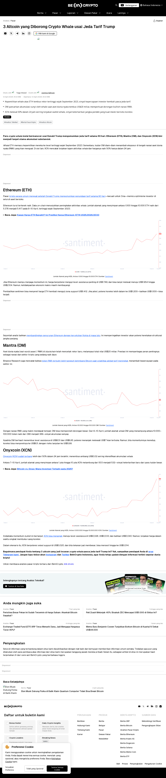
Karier (80, 734)
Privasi (125, 763)
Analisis (6, 21)
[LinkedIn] (23, 33)
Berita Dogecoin (127, 743)
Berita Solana (126, 747)
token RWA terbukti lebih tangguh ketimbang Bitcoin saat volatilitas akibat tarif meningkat (85, 361)
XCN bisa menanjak (53, 536)
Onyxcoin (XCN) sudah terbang (17, 456)
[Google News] (160, 706)
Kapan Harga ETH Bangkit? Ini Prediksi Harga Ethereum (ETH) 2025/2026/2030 (58, 215)
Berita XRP (125, 721)
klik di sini (69, 564)
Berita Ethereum (127, 734)
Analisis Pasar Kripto (129, 730)
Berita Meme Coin (128, 752)
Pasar (13, 21)
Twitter (65, 554)
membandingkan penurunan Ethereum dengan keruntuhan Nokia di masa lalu (63, 335)
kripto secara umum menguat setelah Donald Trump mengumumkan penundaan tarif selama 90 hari (57, 196)
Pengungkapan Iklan (151, 725)
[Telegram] (17, 33)
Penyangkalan (136, 763)
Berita (101, 721)
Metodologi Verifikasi (151, 721)
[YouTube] (5, 33)
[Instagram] (29, 33)
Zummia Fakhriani (48, 93)
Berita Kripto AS (127, 738)
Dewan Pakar (105, 734)
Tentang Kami (83, 730)
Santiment (109, 276)
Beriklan (81, 721)
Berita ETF (124, 756)
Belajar (102, 725)
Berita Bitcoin (126, 725)
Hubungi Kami (83, 725)
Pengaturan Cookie (153, 763)
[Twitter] (11, 33)
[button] (20, 726)
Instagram (51, 554)
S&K (118, 763)
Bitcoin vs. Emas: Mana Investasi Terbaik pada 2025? (45, 469)
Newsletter (103, 738)
